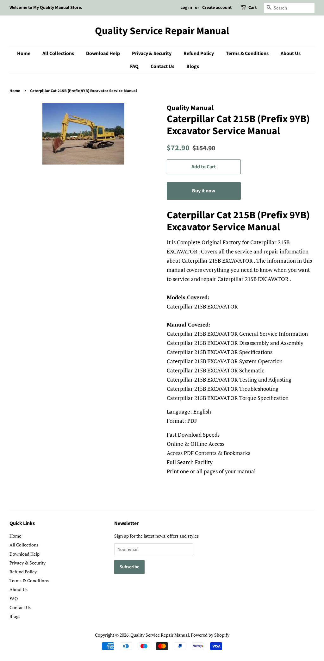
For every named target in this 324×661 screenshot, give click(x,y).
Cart (252, 7)
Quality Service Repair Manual (162, 31)
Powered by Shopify (210, 635)
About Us (291, 53)
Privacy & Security (151, 53)
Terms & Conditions (247, 53)
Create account (217, 7)
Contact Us (162, 66)
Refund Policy (199, 53)
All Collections (58, 53)
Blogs (192, 66)
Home (23, 53)
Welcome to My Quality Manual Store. (45, 7)
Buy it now (203, 190)
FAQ (134, 66)
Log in (186, 7)
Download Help (103, 53)
